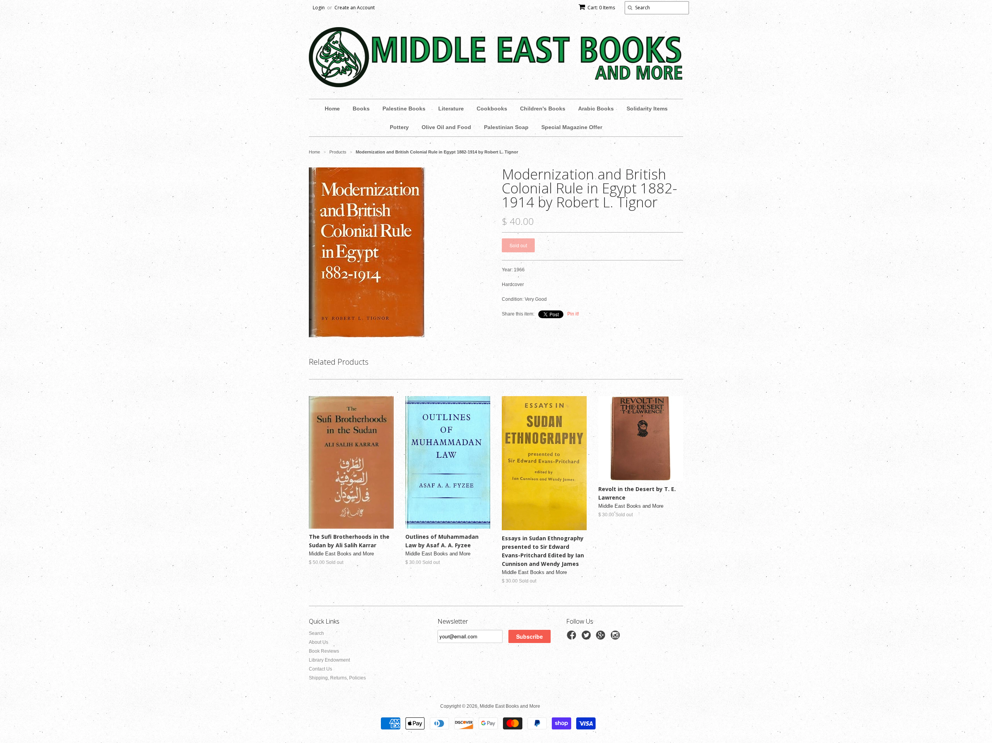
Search (316, 633)
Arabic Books (596, 108)
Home (332, 108)
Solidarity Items (647, 108)
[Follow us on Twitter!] (587, 638)
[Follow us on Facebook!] (573, 638)
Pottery (399, 127)
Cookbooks (492, 108)
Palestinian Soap (506, 127)
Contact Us (320, 669)
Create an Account (354, 7)
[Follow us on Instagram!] (616, 638)
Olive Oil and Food (446, 127)
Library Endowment (329, 660)
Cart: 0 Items (601, 7)
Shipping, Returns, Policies (337, 678)
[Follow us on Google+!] (602, 638)
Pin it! (573, 314)
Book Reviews (324, 651)
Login (319, 7)
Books (361, 108)
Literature (451, 108)
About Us (318, 642)
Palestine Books (403, 108)
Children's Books (542, 108)
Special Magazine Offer (571, 127)
